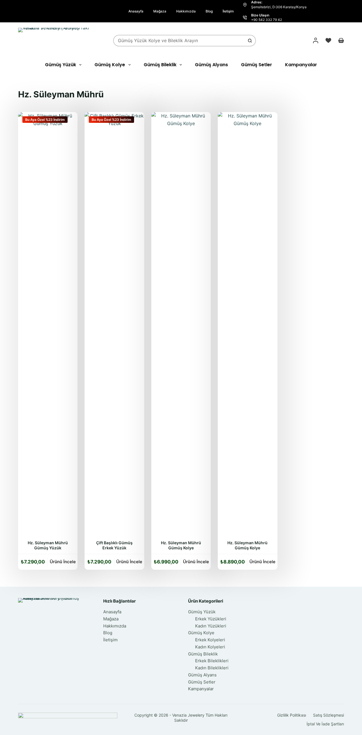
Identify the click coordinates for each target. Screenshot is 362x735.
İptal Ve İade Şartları (325, 723)
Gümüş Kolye (109, 64)
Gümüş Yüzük (60, 64)
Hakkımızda (186, 11)
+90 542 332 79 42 (266, 20)
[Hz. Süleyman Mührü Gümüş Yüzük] (47, 324)
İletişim (228, 11)
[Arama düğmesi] (250, 40)
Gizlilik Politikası (291, 715)
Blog (209, 11)
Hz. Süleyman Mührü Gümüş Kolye (181, 545)
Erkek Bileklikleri (212, 660)
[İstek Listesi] (328, 40)
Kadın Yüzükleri (210, 626)
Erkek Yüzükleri (210, 619)
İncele (63, 561)
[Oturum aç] (315, 40)
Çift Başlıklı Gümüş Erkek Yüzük (114, 545)
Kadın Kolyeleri (210, 647)
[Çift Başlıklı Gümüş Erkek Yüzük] (114, 324)
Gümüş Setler (256, 64)
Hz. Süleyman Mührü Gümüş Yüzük (48, 545)
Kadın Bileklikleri (212, 667)
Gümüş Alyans (211, 64)
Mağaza (159, 11)
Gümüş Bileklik (160, 64)
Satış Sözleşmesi (328, 715)
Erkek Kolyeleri (210, 639)
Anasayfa (135, 11)
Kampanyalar (301, 64)
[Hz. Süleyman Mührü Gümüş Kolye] (181, 324)
